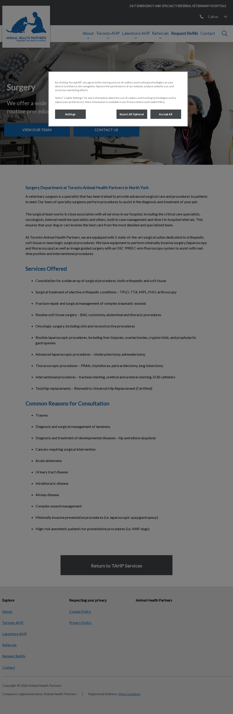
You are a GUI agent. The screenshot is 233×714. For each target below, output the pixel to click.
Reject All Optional (132, 114)
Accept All (165, 114)
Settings (70, 114)
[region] (118, 99)
